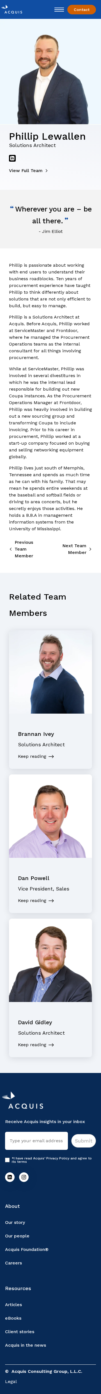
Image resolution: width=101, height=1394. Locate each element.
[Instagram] (24, 1177)
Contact (81, 9)
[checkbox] (7, 1160)
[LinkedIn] (10, 1177)
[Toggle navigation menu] (59, 9)
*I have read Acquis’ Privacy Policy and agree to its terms (52, 1160)
